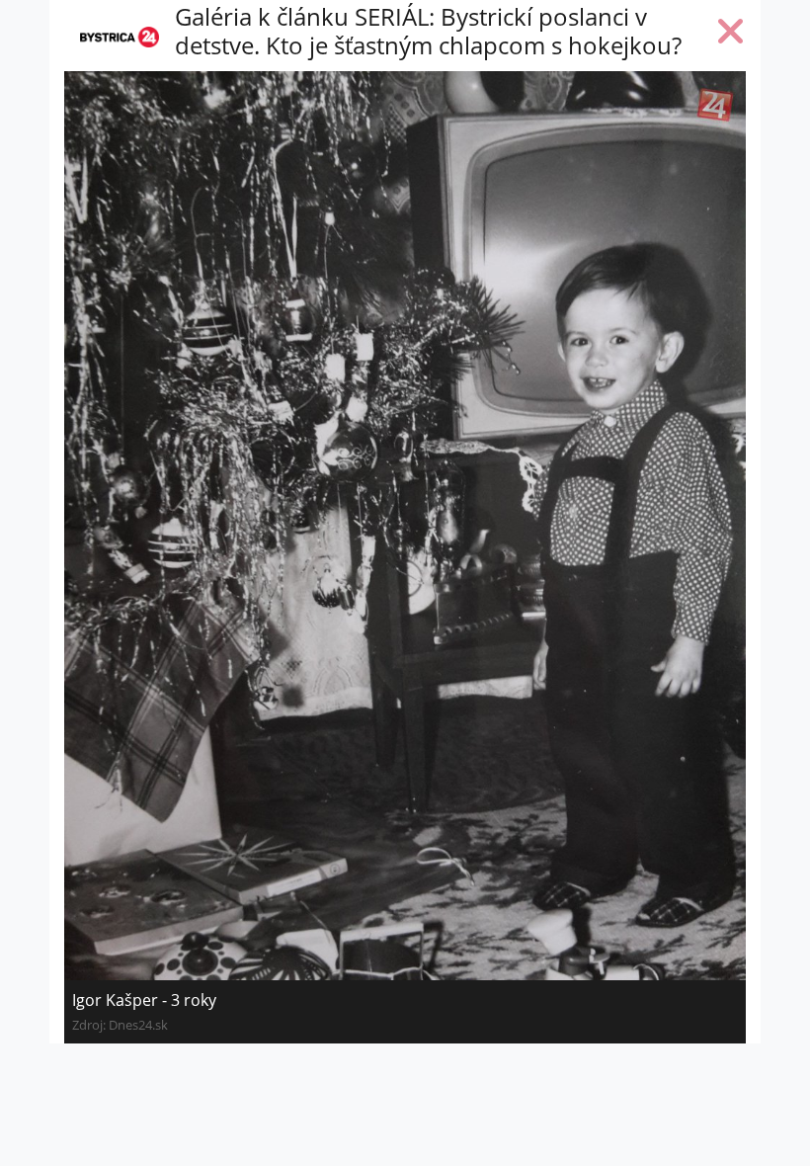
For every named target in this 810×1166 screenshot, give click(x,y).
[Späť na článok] (731, 35)
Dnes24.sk (138, 1025)
